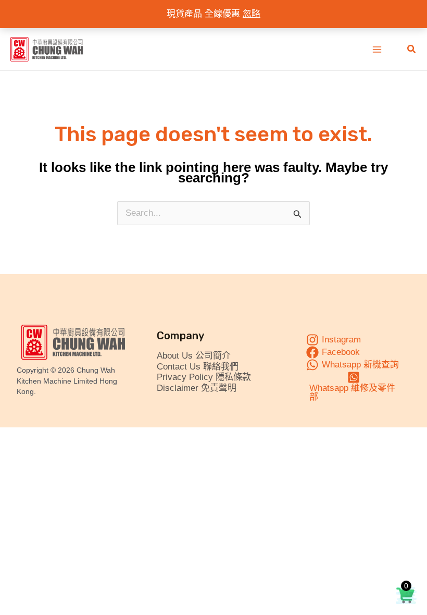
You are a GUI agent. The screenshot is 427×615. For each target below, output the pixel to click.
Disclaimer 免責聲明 (196, 388)
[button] (412, 49)
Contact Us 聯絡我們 (197, 367)
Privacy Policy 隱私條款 (204, 377)
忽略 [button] (251, 14)
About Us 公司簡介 (194, 356)
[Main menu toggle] (377, 49)
